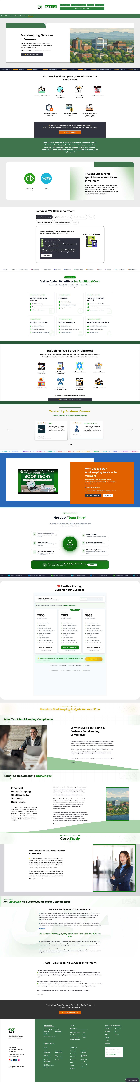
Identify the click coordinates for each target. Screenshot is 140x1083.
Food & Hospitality (41, 387)
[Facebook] (12, 1060)
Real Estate (42, 373)
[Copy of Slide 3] (70, 444)
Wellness (83, 372)
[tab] (44, 217)
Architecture (84, 1067)
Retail (56, 372)
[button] (65, 5)
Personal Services (80, 387)
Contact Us (46, 1031)
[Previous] (10, 430)
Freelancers (60, 387)
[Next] (130, 430)
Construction (41, 372)
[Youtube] (9, 1060)
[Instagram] (18, 1060)
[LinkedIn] (16, 1060)
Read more (73, 762)
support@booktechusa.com (17, 1054)
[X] (14, 1060)
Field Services (101, 387)
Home (94, 387)
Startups (72, 1065)
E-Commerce (62, 372)
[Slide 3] (68, 444)
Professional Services (98, 372)
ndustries (46, 1033)
